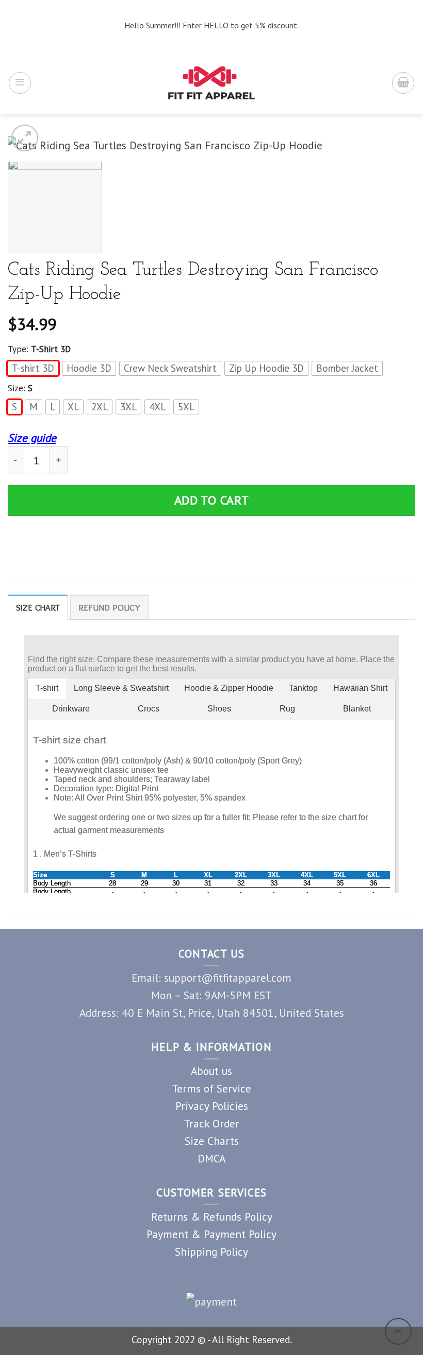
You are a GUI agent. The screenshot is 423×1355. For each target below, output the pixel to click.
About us (211, 1071)
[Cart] (403, 83)
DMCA (211, 1158)
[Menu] (20, 83)
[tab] (38, 607)
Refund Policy (109, 607)
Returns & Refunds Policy (211, 1216)
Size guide (32, 437)
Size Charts (212, 1141)
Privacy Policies (211, 1106)
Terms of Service (211, 1088)
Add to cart (211, 500)
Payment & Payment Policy (211, 1234)
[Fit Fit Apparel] (211, 83)
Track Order (211, 1123)
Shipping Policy (211, 1251)
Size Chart (37, 607)
